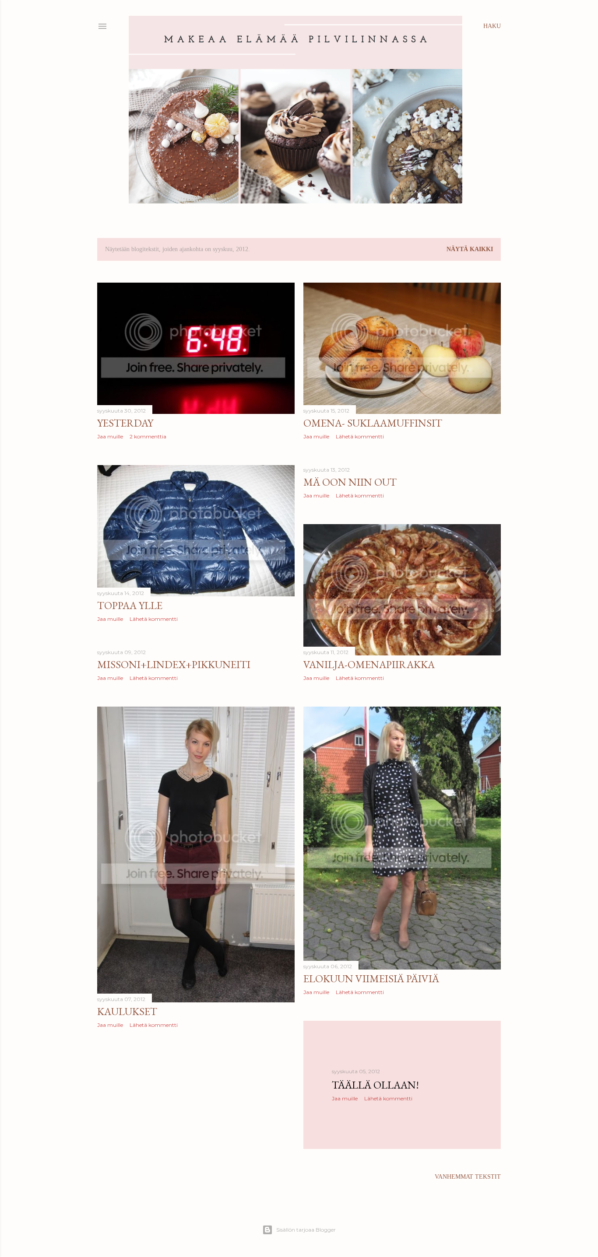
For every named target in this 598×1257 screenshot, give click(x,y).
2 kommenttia (148, 436)
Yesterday (125, 423)
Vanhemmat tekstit (468, 1176)
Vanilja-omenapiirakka (369, 664)
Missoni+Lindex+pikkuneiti (173, 664)
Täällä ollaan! (375, 1085)
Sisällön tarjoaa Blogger (306, 1229)
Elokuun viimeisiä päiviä (371, 978)
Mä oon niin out (350, 482)
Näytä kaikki (470, 249)
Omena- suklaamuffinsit (372, 423)
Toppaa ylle (129, 605)
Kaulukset (127, 1011)
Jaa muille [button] (110, 436)
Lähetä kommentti (360, 436)
